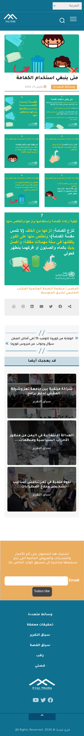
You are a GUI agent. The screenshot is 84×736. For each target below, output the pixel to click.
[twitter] (43, 700)
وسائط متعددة (64, 87)
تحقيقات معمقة (40, 625)
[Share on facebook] (69, 307)
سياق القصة (40, 645)
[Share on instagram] (22, 307)
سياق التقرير (42, 401)
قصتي (40, 666)
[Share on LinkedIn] (32, 307)
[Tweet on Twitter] (50, 307)
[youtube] (36, 700)
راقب (40, 656)
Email (74, 581)
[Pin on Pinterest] (41, 307)
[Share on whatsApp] (14, 307)
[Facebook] (50, 700)
